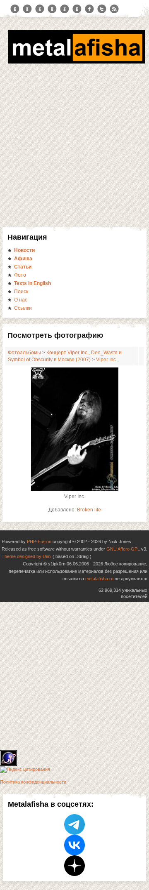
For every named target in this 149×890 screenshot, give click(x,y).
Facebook (89, 9)
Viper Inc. (106, 359)
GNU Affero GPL (123, 548)
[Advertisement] (74, 144)
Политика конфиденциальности (33, 781)
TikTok (77, 9)
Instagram (27, 9)
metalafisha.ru (99, 578)
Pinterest (64, 9)
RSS (114, 9)
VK (39, 9)
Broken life (89, 509)
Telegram (14, 9)
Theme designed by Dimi (26, 556)
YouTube (52, 9)
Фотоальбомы (24, 352)
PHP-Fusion (39, 541)
